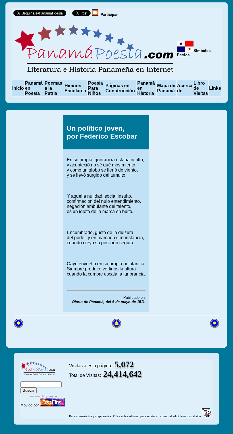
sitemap (40, 378)
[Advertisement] (191, 213)
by (51, 396)
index (26, 378)
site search (37, 396)
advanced (58, 378)
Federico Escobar (108, 136)
